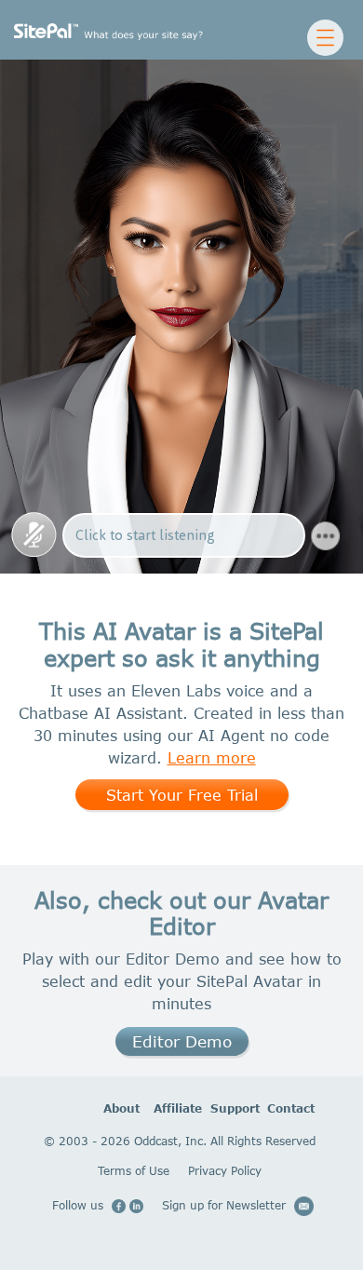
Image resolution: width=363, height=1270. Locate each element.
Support (213, 1108)
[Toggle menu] (325, 38)
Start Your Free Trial (182, 795)
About (105, 1108)
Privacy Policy (225, 1171)
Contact (270, 1108)
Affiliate (157, 1108)
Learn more (212, 757)
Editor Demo (182, 1041)
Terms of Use (133, 1171)
